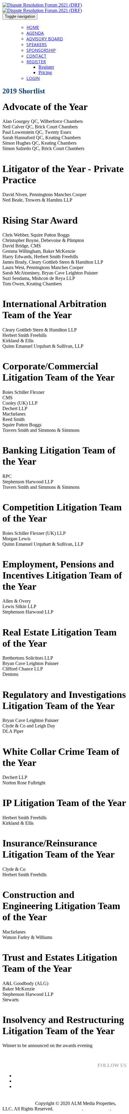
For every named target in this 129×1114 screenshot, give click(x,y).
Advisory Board (44, 39)
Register (36, 61)
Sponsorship (41, 50)
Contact (36, 56)
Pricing (45, 72)
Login (33, 78)
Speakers (36, 44)
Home (32, 27)
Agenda (35, 33)
